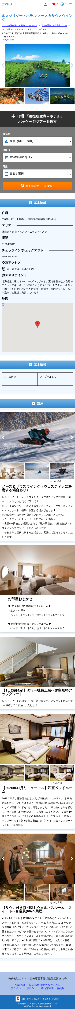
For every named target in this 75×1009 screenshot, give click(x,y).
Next (72, 65)
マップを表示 (8, 39)
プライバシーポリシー (24, 988)
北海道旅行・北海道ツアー (54, 25)
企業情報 (19, 985)
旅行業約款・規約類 (53, 988)
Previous (3, 65)
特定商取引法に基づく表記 (45, 985)
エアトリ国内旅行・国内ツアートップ (19, 25)
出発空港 (37, 157)
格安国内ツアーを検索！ (40, 185)
